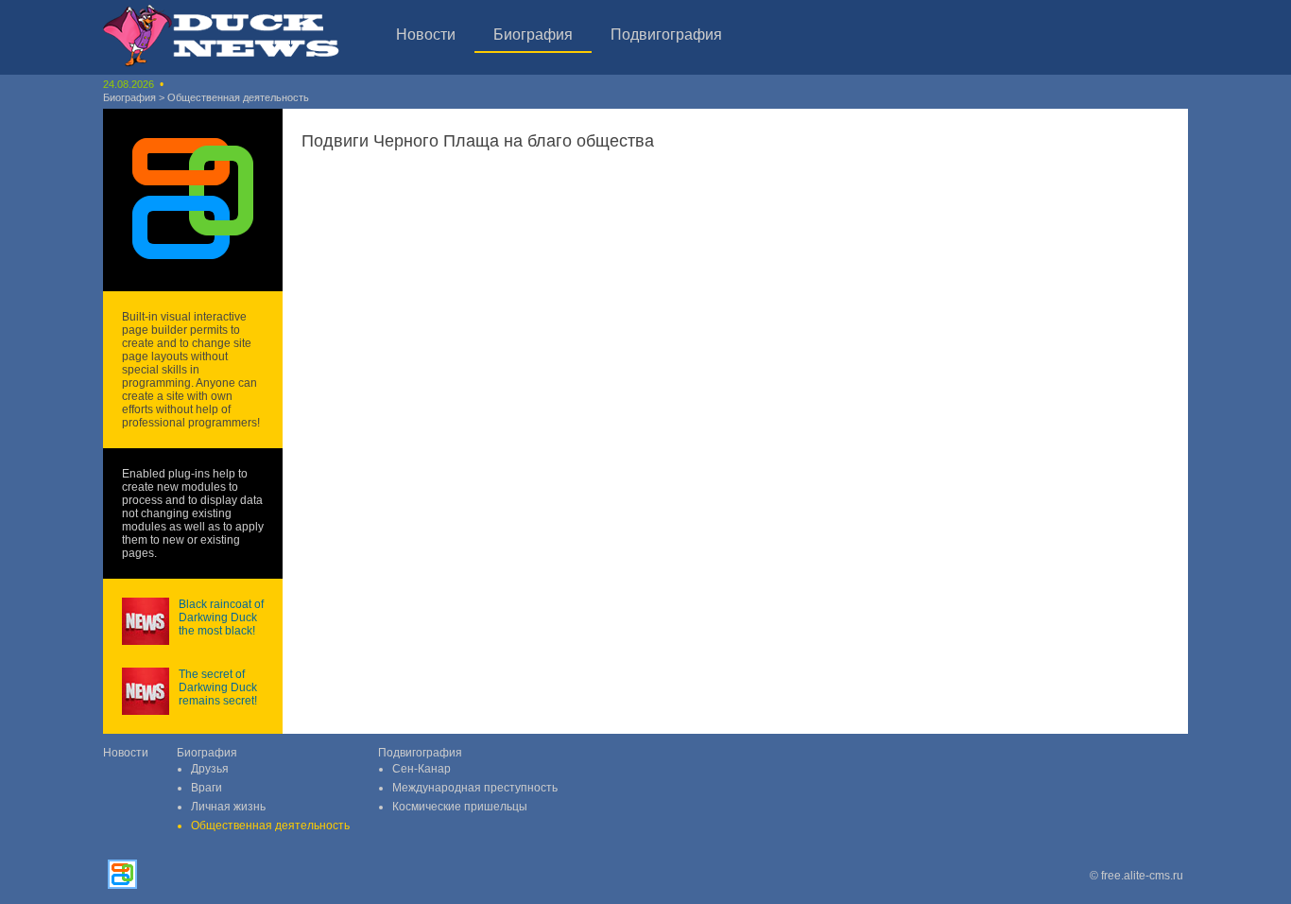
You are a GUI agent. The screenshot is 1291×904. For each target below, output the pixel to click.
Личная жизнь (228, 806)
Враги (206, 787)
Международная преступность (475, 787)
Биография (533, 34)
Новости (426, 34)
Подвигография (666, 34)
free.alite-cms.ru (1142, 875)
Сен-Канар (421, 768)
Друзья (210, 768)
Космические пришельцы (459, 806)
